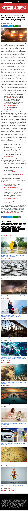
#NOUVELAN (12, 184)
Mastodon (5, 25)
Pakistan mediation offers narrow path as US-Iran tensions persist (13, 404)
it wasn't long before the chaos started (17, 56)
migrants (14, 226)
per (16, 74)
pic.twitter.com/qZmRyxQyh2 (11, 105)
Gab (16, 25)
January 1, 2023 (8, 109)
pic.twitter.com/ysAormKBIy (15, 152)
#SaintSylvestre (10, 97)
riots (2, 226)
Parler (10, 25)
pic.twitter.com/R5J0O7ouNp (11, 187)
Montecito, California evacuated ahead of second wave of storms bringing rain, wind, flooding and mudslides (13, 256)
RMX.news (8, 212)
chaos (10, 228)
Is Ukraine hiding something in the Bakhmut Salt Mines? (11, 277)
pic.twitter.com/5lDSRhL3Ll (10, 172)
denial (19, 228)
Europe (9, 226)
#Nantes (20, 143)
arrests (24, 224)
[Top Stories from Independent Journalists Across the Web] (14, 10)
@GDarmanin (13, 192)
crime (6, 226)
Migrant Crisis (15, 224)
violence (3, 224)
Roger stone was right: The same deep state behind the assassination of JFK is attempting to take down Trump (11, 316)
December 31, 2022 (8, 156)
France (20, 224)
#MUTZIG (6, 184)
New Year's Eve (4, 228)
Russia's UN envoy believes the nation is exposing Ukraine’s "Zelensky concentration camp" (12, 464)
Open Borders (8, 224)
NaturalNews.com (15, 212)
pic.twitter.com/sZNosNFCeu (11, 198)
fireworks (23, 228)
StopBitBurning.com (8, 2)
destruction (14, 228)
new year (18, 226)
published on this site (12, 505)
